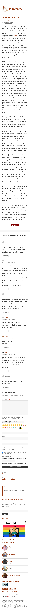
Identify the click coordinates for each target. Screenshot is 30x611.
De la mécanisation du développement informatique (18, 574)
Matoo (6, 336)
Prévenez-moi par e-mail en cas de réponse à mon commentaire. (14, 453)
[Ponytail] (5, 568)
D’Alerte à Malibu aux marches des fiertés (18, 553)
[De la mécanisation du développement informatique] (5, 575)
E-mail (4, 436)
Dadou (6, 294)
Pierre (15, 36)
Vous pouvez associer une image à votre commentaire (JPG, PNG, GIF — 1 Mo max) (12, 418)
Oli (5, 242)
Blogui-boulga (8, 22)
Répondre (5, 255)
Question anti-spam (7, 456)
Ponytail (11, 567)
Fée (9, 546)
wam (6, 352)
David (6, 261)
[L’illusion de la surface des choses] (5, 561)
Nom (3, 431)
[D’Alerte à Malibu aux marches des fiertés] (5, 554)
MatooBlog (15, 8)
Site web (4, 441)
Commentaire (6, 399)
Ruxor (6, 317)
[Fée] (5, 548)
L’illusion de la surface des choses (17, 560)
